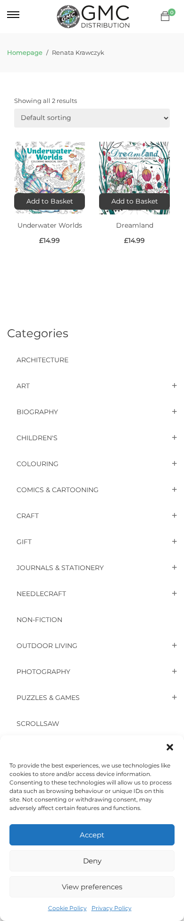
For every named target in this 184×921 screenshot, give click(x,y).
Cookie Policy (67, 908)
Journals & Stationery (60, 567)
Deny (92, 860)
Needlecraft (41, 593)
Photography (43, 671)
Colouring (38, 464)
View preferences (92, 886)
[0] (165, 16)
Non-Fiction (39, 619)
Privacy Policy (112, 908)
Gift (24, 541)
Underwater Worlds (49, 225)
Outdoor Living (47, 645)
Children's (37, 438)
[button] (170, 747)
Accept (92, 834)
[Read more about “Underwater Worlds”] (49, 201)
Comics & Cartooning (58, 490)
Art (23, 386)
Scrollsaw (38, 723)
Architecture (42, 360)
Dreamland (134, 225)
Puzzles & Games (48, 697)
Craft (28, 516)
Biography (37, 412)
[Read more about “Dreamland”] (134, 201)
